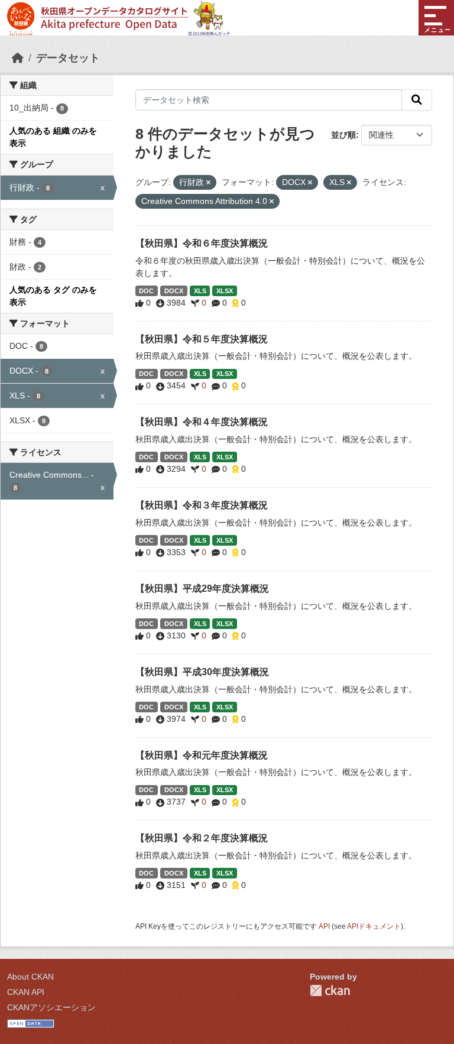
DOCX (173, 290)
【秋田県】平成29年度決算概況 (202, 588)
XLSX (224, 290)
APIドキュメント (374, 926)
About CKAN (30, 976)
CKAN (330, 990)
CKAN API (25, 992)
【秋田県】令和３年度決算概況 (201, 505)
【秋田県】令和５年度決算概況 (201, 339)
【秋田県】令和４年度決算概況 (201, 422)
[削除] (208, 182)
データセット (68, 58)
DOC (146, 290)
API (324, 926)
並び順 (343, 135)
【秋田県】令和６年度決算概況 (201, 243)
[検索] (416, 100)
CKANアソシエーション (51, 1007)
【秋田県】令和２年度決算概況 (201, 838)
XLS (200, 290)
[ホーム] (18, 58)
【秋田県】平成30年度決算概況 (202, 672)
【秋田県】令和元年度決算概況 (201, 755)
